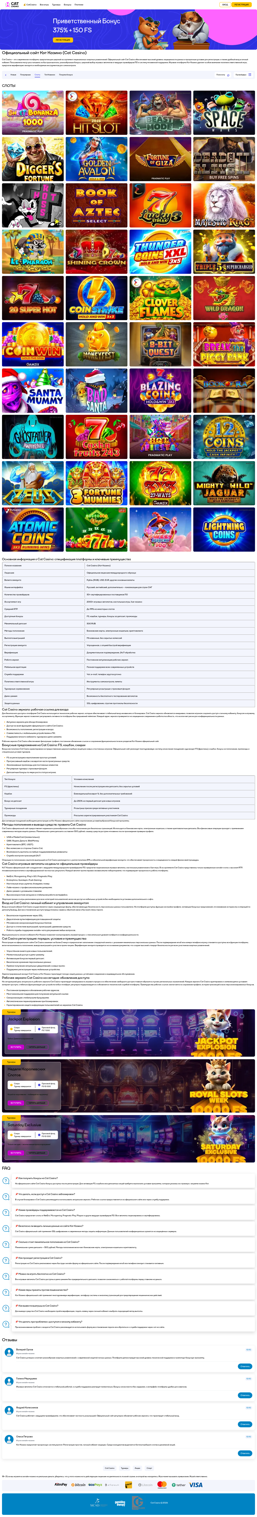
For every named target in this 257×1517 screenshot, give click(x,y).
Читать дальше (37, 1047)
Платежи (79, 4)
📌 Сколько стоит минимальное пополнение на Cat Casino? (47, 1242)
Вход (225, 4)
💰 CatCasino (30, 4)
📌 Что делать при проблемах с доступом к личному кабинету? (48, 1321)
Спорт (149, 1468)
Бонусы (67, 4)
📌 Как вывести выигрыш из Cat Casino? (36, 1305)
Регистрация (242, 4)
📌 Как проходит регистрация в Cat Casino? (38, 1258)
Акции (137, 1468)
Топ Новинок (49, 74)
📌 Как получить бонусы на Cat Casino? (36, 1178)
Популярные (25, 74)
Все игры (44, 4)
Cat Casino (109, 1468)
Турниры (56, 4)
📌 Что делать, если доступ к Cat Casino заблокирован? (45, 1194)
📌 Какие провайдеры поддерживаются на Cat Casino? (45, 1210)
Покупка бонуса (66, 74)
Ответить (245, 1366)
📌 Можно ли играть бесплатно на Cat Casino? (40, 1274)
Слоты (37, 74)
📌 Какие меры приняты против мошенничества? (41, 1290)
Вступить (16, 1047)
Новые (13, 74)
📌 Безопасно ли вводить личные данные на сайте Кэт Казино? (49, 1226)
